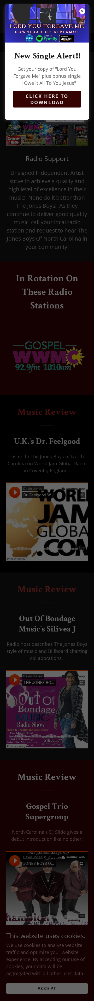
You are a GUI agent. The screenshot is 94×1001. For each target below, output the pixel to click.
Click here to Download (47, 99)
